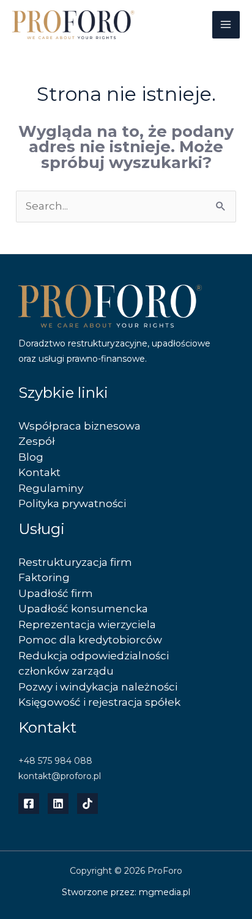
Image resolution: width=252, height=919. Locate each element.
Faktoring (44, 577)
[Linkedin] (58, 803)
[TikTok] (87, 803)
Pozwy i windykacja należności (97, 687)
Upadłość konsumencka (83, 608)
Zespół (36, 441)
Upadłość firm (55, 593)
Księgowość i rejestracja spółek (99, 702)
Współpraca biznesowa (79, 426)
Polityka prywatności (72, 503)
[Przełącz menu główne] (226, 25)
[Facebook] (28, 803)
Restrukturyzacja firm (75, 562)
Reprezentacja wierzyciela (87, 624)
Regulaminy (50, 488)
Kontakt (39, 472)
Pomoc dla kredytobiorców (90, 640)
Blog (30, 457)
